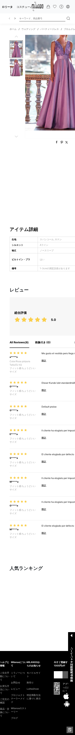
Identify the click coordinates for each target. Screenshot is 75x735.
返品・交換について (4, 712)
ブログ (14, 718)
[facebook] (57, 142)
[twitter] (66, 142)
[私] (41, 6)
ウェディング (28, 29)
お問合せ (15, 682)
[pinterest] (62, 142)
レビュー (15, 688)
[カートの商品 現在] (48, 6)
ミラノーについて (18, 674)
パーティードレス (49, 29)
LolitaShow (33, 688)
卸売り (30, 682)
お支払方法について (4, 689)
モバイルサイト (34, 674)
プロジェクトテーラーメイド (18, 698)
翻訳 (44, 360)
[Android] (67, 704)
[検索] (68, 18)
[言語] (68, 6)
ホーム (13, 29)
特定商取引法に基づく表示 (34, 697)
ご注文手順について (4, 676)
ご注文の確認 (4, 701)
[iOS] (66, 696)
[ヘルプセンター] (61, 6)
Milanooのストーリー (19, 710)
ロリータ (7, 6)
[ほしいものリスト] (55, 6)
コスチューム (25, 6)
